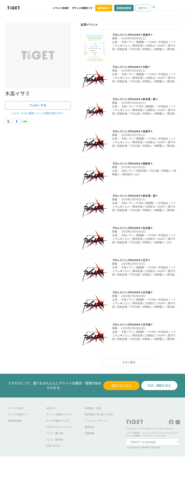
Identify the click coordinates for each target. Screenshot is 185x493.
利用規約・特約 (93, 408)
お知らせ (50, 408)
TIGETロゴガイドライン (59, 427)
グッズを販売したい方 (58, 420)
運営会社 (89, 427)
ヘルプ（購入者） (55, 433)
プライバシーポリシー (96, 420)
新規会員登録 (124, 8)
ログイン (143, 8)
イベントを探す (61, 8)
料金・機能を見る (159, 385)
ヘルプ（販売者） (55, 439)
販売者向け (104, 8)
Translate (154, 447)
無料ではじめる (121, 385)
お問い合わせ (53, 445)
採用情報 (89, 433)
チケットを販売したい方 (59, 414)
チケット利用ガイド (82, 8)
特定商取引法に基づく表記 (99, 414)
